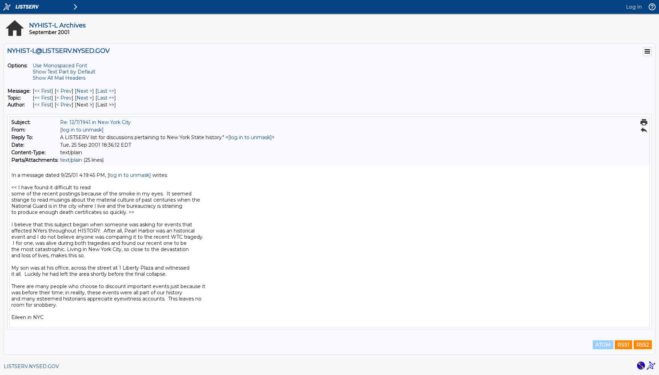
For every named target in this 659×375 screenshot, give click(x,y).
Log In (634, 7)
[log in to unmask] (82, 130)
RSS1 (623, 345)
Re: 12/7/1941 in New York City (95, 122)
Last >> (105, 91)
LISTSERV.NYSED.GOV (31, 366)
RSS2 (642, 345)
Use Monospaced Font (60, 65)
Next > (84, 91)
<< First (42, 91)
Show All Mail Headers (59, 78)
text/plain (71, 160)
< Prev (64, 91)
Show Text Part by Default (64, 72)
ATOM (603, 345)
